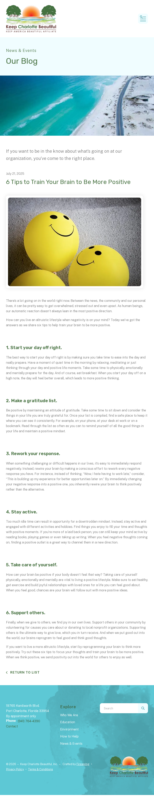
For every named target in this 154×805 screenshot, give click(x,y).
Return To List (24, 672)
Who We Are (69, 715)
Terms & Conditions (40, 769)
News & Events (71, 743)
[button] (143, 19)
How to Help (69, 736)
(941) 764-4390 (29, 721)
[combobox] (119, 708)
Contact (12, 726)
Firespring (82, 764)
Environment (69, 729)
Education (67, 722)
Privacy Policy (15, 769)
